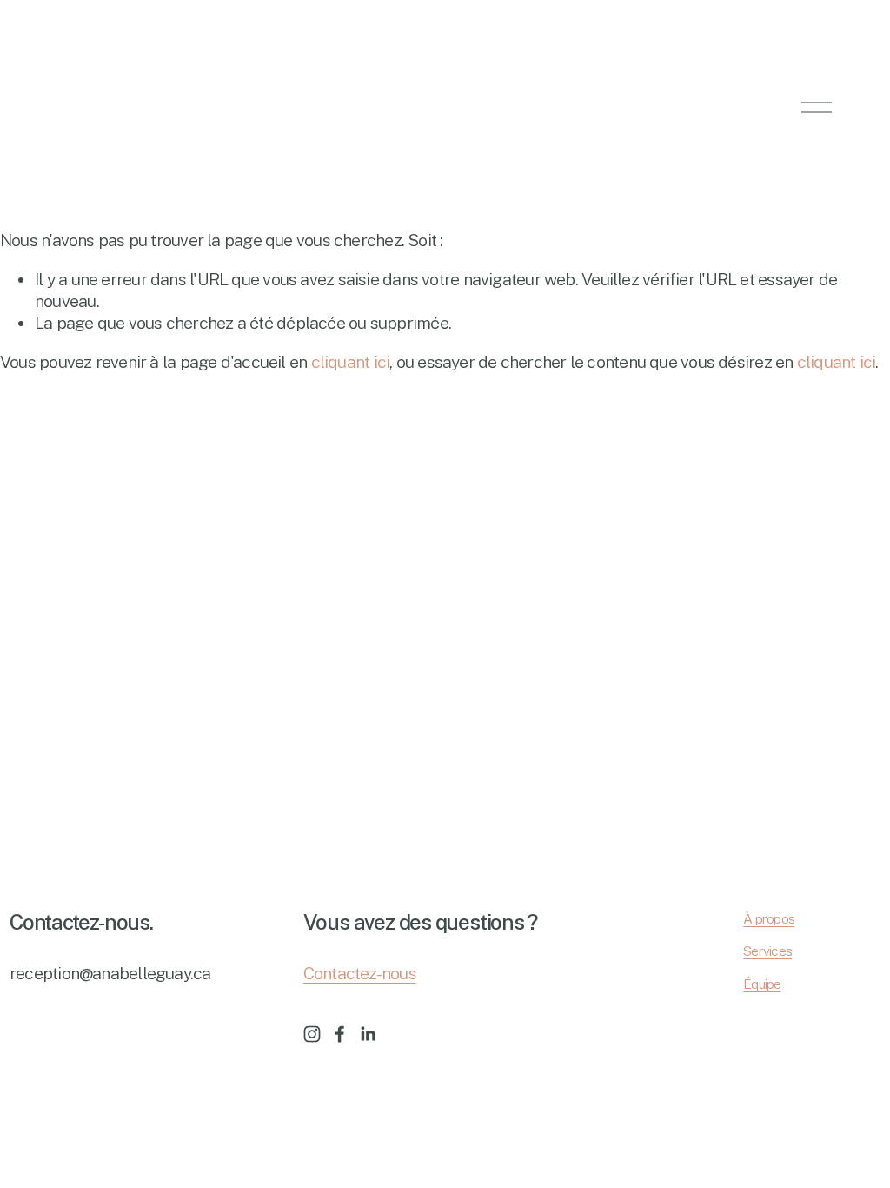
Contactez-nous (359, 973)
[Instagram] (312, 1034)
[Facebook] (340, 1034)
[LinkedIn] (367, 1034)
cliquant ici (350, 361)
